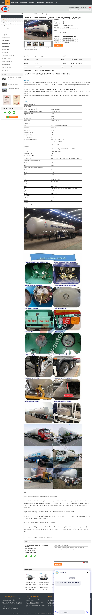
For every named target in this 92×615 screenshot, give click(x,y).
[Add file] (56, 612)
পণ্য (8, 2)
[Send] (87, 612)
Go (89, 9)
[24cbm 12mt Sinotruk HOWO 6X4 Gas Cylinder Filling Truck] (4, 84)
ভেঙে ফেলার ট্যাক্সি (5, 49)
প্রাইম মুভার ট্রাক (5, 70)
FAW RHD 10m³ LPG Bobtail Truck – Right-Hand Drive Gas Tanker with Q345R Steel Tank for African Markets (30, 586)
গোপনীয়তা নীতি (14, 613)
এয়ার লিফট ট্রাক (5, 52)
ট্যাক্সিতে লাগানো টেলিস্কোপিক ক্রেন (8, 55)
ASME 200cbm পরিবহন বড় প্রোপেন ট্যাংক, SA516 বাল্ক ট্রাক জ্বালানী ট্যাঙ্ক (34, 603)
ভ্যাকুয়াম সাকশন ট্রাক (6, 37)
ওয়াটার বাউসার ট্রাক (5, 40)
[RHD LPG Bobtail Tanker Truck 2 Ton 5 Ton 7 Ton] (4, 79)
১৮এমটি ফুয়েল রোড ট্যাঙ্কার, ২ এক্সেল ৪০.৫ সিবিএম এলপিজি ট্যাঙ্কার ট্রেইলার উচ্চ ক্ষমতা (12, 599)
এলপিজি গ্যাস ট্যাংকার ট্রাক (11, 14)
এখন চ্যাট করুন (49, 2)
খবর (56, 2)
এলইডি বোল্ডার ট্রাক (5, 46)
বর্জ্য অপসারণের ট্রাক (6, 31)
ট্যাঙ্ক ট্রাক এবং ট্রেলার (6, 67)
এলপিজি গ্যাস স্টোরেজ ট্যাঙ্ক (7, 23)
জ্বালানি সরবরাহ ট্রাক (6, 26)
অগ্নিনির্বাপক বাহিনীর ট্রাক (6, 58)
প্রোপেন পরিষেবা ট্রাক (31, 537)
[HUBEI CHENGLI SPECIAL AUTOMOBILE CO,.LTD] (5, 9)
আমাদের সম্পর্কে (14, 2)
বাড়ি (3, 2)
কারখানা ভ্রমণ (23, 2)
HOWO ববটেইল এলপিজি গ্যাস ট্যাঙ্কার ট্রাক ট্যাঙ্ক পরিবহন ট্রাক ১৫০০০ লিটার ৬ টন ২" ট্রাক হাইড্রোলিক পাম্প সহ (12, 604)
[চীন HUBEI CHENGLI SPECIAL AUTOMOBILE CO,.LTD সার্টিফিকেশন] (7, 99)
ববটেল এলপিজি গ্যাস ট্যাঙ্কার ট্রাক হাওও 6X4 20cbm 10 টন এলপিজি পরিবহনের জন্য (11, 607)
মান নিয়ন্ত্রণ (31, 2)
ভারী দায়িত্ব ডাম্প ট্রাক (6, 64)
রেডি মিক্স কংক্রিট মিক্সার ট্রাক (7, 61)
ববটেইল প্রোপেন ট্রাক (48, 537)
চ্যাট (58, 45)
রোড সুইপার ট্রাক (5, 34)
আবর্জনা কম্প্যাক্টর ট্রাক (6, 29)
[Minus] (87, 572)
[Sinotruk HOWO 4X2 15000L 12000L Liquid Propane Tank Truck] (4, 90)
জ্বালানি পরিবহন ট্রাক (39, 537)
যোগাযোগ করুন (40, 2)
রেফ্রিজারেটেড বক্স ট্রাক (6, 43)
